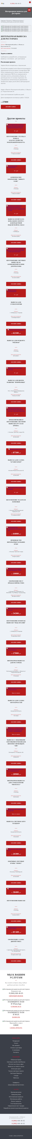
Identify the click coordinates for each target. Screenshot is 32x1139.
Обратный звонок (16, 996)
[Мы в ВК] (16, 1132)
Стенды (16, 1075)
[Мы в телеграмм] (11, 1132)
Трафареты (16, 1082)
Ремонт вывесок (16, 1101)
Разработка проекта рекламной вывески (16, 1108)
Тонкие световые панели (16, 1071)
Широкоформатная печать (16, 1085)
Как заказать (16, 1045)
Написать (16, 1017)
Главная (3, 20)
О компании (16, 1050)
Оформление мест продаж (16, 1106)
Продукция (16, 1041)
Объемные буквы (18, 20)
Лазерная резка (16, 1094)
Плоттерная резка (16, 1103)
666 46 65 (15, 3)
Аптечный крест (16, 1069)
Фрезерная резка (16, 1092)
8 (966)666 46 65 (16, 1006)
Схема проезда (16, 1028)
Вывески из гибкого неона (16, 1066)
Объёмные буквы (16, 1059)
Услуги (16, 1043)
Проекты (9, 20)
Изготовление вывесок (16, 1097)
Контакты (16, 1052)
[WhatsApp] (21, 1132)
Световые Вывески (16, 1073)
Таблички (16, 1078)
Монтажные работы (16, 1099)
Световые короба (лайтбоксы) (16, 1062)
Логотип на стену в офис (16, 1064)
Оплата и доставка (16, 1047)
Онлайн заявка (11, 106)
